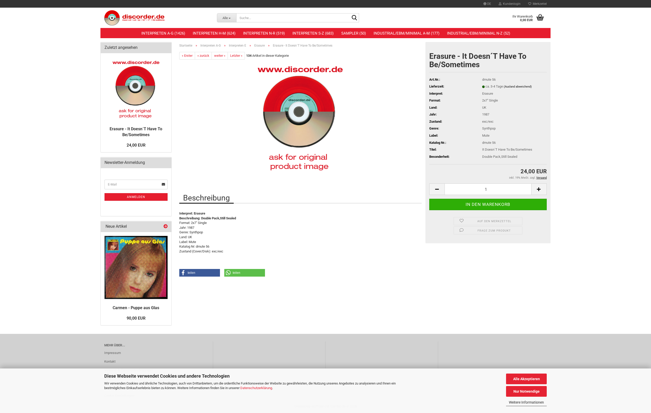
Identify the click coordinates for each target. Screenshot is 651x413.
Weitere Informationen (526, 402)
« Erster (187, 56)
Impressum (112, 353)
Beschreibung (206, 197)
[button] (487, 4)
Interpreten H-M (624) (214, 33)
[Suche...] (354, 18)
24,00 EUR (136, 145)
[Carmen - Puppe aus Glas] (136, 267)
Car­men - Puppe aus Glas (136, 307)
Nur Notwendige (526, 391)
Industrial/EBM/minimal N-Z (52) (478, 33)
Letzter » (236, 56)
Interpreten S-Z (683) (313, 33)
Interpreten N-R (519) (264, 33)
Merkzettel (539, 4)
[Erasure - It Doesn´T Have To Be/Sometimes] (300, 117)
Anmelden (136, 197)
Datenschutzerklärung (256, 388)
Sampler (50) (353, 33)
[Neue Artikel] (166, 227)
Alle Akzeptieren (526, 379)
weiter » (219, 56)
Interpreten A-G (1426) (163, 33)
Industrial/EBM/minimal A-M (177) (406, 33)
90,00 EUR (136, 318)
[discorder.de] (156, 18)
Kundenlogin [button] (511, 4)
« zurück (203, 56)
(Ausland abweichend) (518, 86)
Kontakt (109, 361)
